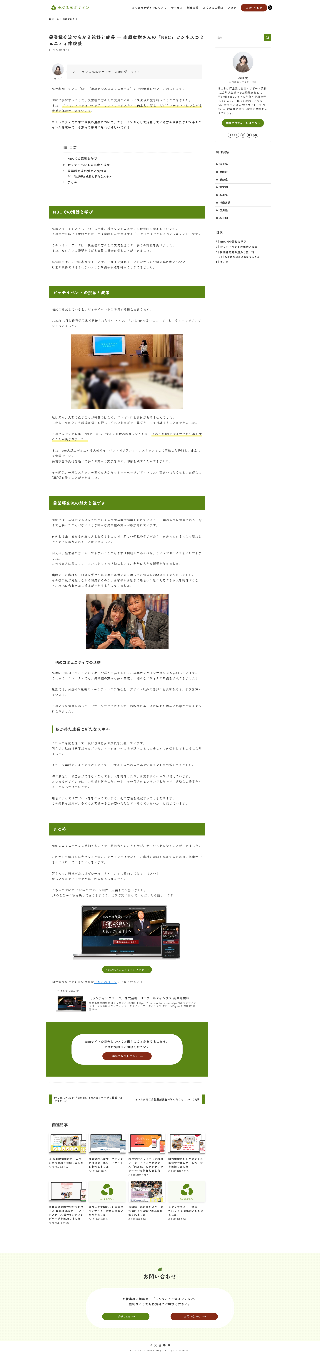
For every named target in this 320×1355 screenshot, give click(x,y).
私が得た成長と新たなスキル (93, 176)
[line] (249, 135)
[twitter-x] (236, 135)
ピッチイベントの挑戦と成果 (89, 165)
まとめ (72, 182)
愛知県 (223, 179)
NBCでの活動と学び (82, 158)
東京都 (223, 187)
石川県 (223, 195)
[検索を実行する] (267, 37)
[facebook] (230, 135)
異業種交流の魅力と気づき (87, 171)
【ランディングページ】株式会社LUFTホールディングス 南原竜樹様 (139, 998)
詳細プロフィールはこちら (243, 123)
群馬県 (223, 210)
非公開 (223, 218)
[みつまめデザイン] (70, 7)
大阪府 (223, 172)
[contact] (255, 135)
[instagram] (243, 135)
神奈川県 (225, 202)
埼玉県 (223, 164)
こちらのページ (105, 982)
